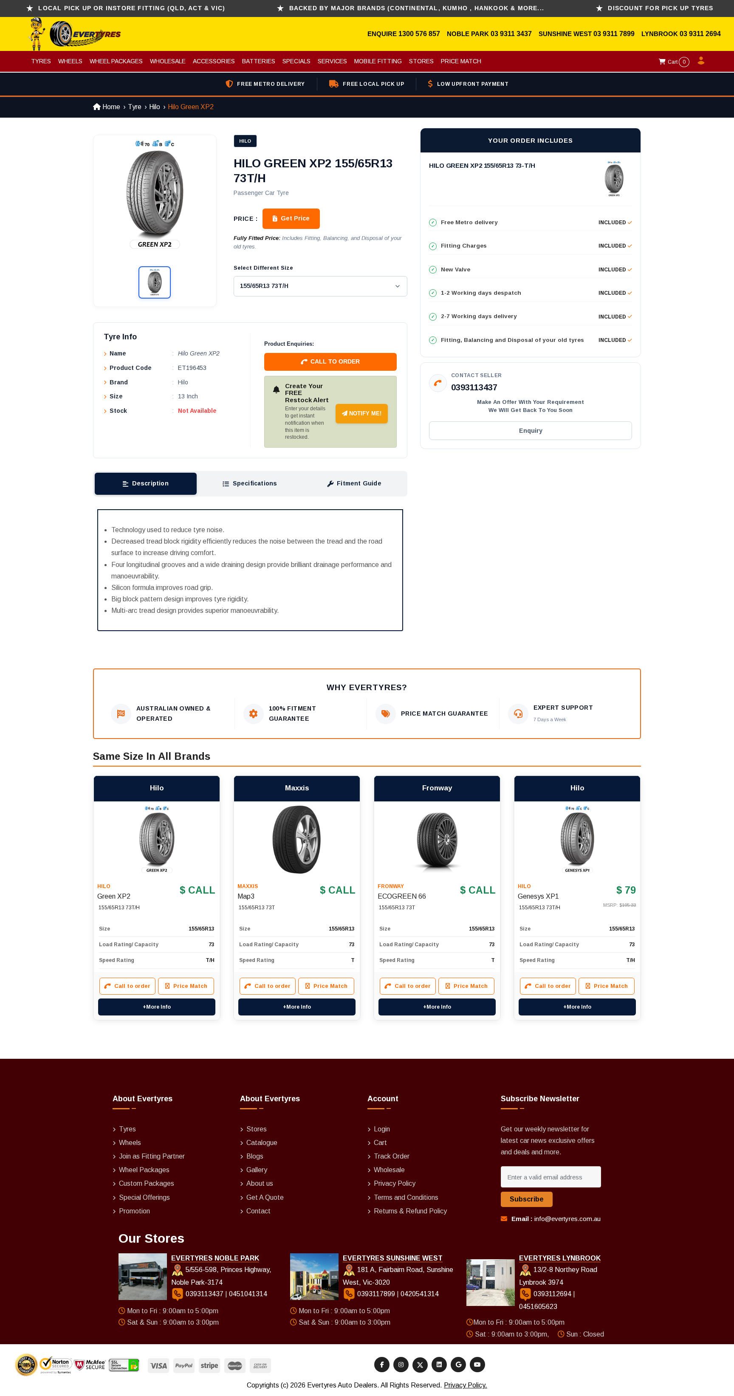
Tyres (41, 61)
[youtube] (477, 1364)
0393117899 (376, 1293)
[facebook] (382, 1364)
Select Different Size (263, 268)
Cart (676, 62)
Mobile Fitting (378, 61)
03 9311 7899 (614, 33)
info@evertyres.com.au (567, 1218)
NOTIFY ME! (364, 413)
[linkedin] (439, 1364)
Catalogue (261, 1142)
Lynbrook (660, 33)
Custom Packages (146, 1183)
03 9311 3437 (511, 33)
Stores (421, 61)
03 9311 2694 (700, 33)
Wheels (70, 61)
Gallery (256, 1169)
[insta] (401, 1364)
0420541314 (420, 1293)
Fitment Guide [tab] (359, 483)
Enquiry (530, 430)
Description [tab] (150, 483)
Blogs (254, 1156)
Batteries (258, 61)
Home (110, 106)
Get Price (295, 218)
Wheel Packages (116, 61)
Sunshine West (566, 33)
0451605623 (538, 1306)
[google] (458, 1364)
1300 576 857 (419, 33)
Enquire (382, 33)
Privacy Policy (394, 1183)
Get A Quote (265, 1197)
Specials (296, 61)
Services (332, 61)
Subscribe (527, 1199)
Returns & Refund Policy (410, 1211)
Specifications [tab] (255, 483)
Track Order (391, 1156)
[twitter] (420, 1365)
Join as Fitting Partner (152, 1156)
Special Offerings (144, 1197)
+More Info (157, 1007)
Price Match (461, 61)
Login (382, 1129)
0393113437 (474, 387)
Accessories (214, 61)
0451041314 (248, 1293)
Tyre (134, 106)
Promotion (134, 1211)
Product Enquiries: (289, 344)
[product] (156, 840)
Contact (258, 1211)
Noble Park (469, 33)
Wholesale (168, 61)
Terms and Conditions (406, 1197)
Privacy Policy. (465, 1385)
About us (259, 1183)
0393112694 (552, 1293)
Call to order (335, 361)
